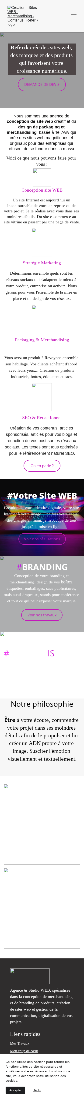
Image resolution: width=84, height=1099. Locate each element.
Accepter (15, 1090)
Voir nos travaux (42, 615)
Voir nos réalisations (42, 539)
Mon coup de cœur (24, 1051)
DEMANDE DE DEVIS (42, 84)
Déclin (37, 1090)
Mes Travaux (19, 1043)
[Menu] (74, 16)
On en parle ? (42, 465)
